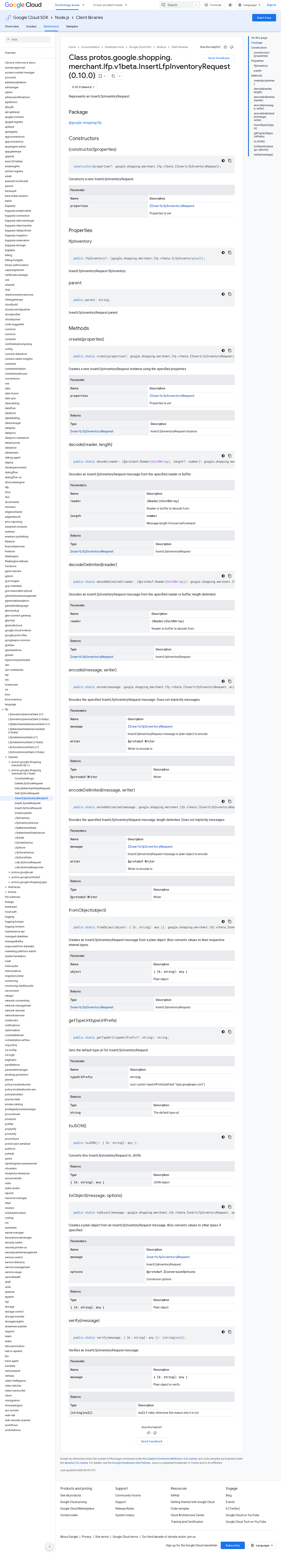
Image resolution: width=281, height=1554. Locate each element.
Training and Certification (187, 1521)
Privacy (86, 1536)
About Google (69, 1536)
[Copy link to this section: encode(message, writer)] (121, 670)
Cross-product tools (107, 5)
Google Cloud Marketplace (77, 1508)
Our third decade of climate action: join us (169, 1536)
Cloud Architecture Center (187, 1515)
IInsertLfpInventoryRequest (172, 206)
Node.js (62, 17)
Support (120, 1502)
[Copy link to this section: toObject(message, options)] (126, 1195)
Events (230, 1502)
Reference (51, 26)
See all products (70, 1495)
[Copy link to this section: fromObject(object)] (110, 910)
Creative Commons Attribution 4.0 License (172, 1458)
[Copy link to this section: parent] (85, 283)
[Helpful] (225, 47)
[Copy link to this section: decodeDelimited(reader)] (121, 565)
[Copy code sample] (229, 160)
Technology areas (67, 5)
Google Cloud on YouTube (242, 1515)
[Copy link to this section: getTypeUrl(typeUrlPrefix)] (121, 1020)
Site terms (102, 1536)
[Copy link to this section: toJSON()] (90, 1126)
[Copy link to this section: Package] (92, 112)
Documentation (90, 47)
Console (216, 5)
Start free (264, 18)
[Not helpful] (232, 47)
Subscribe (233, 1545)
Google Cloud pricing (73, 1502)
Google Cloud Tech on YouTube (246, 1521)
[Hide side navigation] (49, 1546)
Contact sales (69, 1515)
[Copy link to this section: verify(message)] (104, 1320)
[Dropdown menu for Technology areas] (84, 5)
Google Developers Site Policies (131, 1462)
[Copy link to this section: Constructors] (104, 138)
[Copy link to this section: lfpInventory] (96, 241)
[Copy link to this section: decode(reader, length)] (116, 444)
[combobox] (179, 5)
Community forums (128, 1495)
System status (124, 1515)
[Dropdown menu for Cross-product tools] (127, 5)
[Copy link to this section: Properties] (98, 230)
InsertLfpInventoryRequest (92, 431)
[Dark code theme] (223, 160)
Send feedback (219, 58)
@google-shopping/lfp (85, 123)
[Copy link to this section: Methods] (94, 328)
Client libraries (89, 17)
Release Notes (124, 1508)
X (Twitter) (233, 1508)
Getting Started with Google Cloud (193, 1502)
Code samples (180, 1508)
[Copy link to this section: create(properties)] (108, 339)
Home (72, 47)
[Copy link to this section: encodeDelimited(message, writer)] (139, 790)
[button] (27, 709)
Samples (72, 26)
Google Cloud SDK (30, 17)
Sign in (271, 5)
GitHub (175, 1495)
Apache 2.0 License (76, 1462)
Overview (12, 26)
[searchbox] (27, 39)
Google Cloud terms (125, 1536)
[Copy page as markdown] (113, 76)
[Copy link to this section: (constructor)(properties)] (120, 149)
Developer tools (114, 47)
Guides (31, 26)
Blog (229, 1495)
